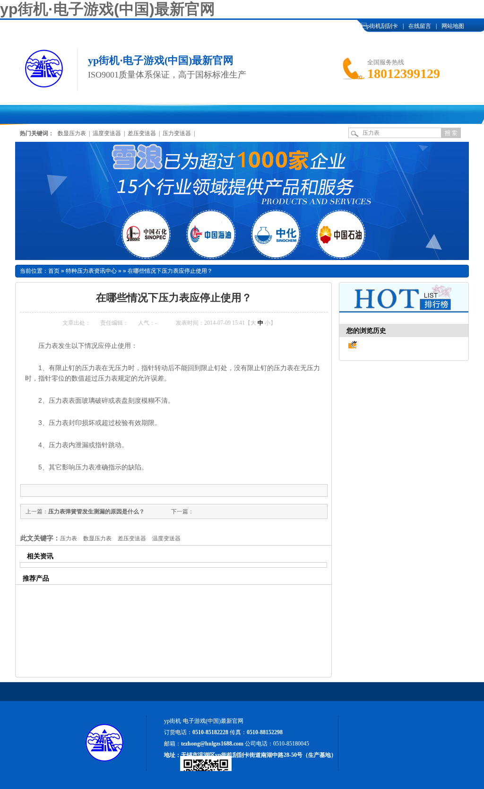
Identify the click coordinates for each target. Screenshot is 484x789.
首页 (54, 271)
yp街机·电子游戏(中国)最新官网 (107, 8)
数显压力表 (72, 133)
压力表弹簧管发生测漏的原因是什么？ (96, 511)
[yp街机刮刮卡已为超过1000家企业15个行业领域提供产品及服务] (242, 201)
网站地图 (452, 26)
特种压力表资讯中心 (91, 271)
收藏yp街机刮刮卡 (364, 26)
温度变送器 (107, 133)
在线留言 (419, 26)
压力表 (68, 538)
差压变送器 (142, 133)
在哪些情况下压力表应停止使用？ (170, 271)
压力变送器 (177, 133)
